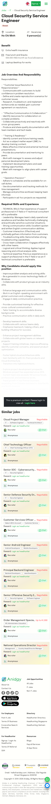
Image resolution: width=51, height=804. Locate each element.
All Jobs (30, 683)
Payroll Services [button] (33, 744)
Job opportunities (35, 679)
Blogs (29, 741)
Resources (31, 736)
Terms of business (9, 721)
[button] (21, 426)
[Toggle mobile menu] (46, 3)
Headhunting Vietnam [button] (36, 725)
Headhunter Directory (36, 718)
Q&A (3, 750)
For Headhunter (8, 736)
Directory (31, 713)
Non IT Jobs (32, 691)
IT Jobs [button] (30, 687)
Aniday (26, 779)
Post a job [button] (6, 718)
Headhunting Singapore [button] (37, 721)
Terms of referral (9, 747)
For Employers (7, 713)
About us (5, 685)
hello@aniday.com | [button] (19, 773)
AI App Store (32, 748)
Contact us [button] (6, 688)
